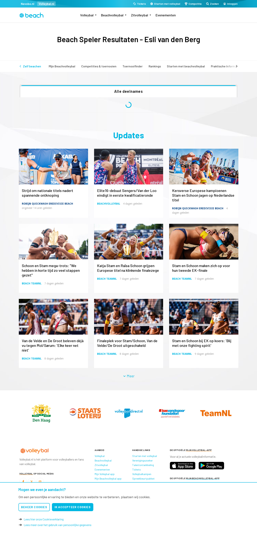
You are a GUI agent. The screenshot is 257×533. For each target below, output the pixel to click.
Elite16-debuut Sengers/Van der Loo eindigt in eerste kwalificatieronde (127, 192)
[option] (41, 413)
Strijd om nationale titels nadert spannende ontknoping (47, 192)
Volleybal (87, 15)
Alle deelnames (128, 91)
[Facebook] (23, 481)
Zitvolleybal (139, 15)
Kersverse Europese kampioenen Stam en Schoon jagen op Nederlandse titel (203, 195)
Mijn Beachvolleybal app (108, 478)
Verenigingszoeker (142, 460)
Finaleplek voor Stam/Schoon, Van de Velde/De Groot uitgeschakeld (127, 343)
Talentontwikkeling (143, 465)
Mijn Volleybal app (105, 474)
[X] (31, 481)
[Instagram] (40, 481)
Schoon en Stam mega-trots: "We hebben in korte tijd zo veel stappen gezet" (51, 270)
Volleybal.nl (46, 3)
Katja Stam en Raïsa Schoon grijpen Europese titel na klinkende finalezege (128, 268)
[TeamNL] (41, 413)
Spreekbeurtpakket (143, 478)
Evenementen (166, 15)
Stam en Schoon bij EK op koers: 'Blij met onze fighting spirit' (201, 343)
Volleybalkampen (141, 474)
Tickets (136, 469)
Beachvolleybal (112, 15)
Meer (130, 376)
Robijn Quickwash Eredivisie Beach (47, 203)
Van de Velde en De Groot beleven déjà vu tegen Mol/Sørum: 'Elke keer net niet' (53, 345)
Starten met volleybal (144, 456)
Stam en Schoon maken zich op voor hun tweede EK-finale (201, 268)
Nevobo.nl (27, 3)
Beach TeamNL (32, 283)
